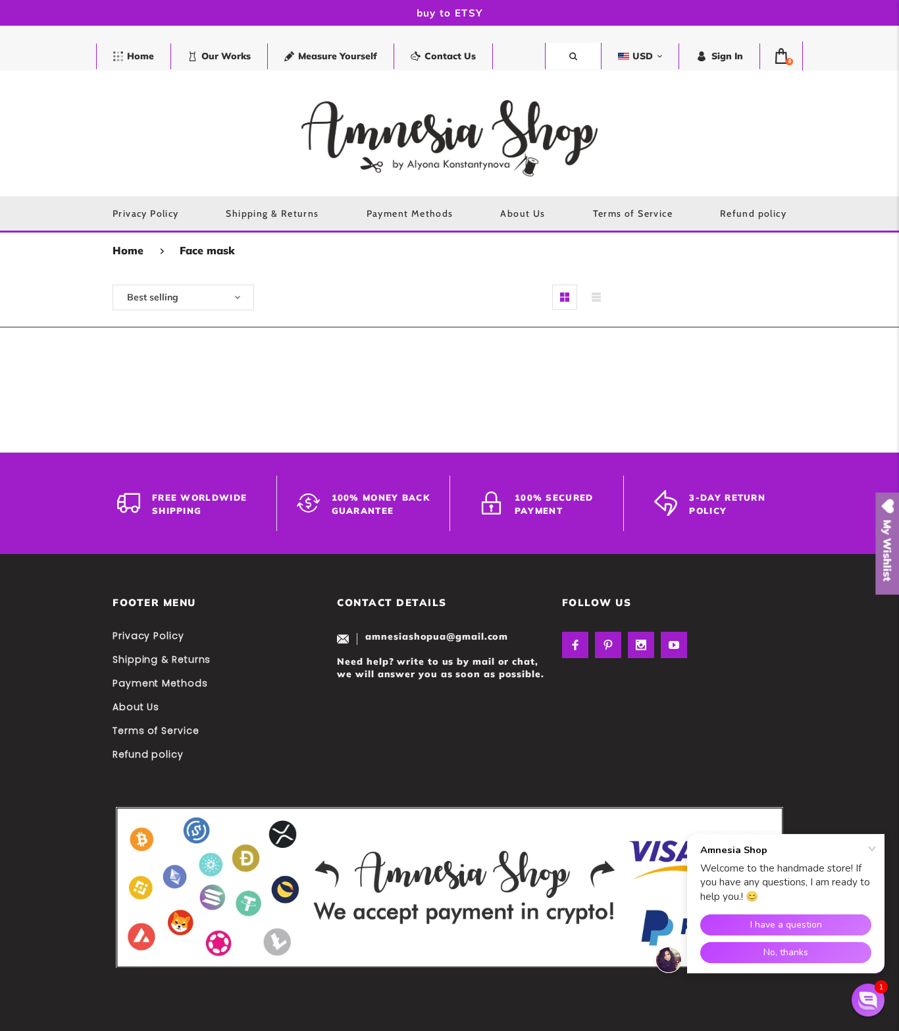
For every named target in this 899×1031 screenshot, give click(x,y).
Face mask (207, 250)
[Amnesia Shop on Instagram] (641, 645)
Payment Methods (160, 683)
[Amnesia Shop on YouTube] (674, 645)
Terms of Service (156, 730)
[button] (868, 1000)
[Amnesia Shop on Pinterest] (608, 645)
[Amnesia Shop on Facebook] (575, 645)
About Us (136, 706)
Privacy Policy (148, 635)
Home (128, 250)
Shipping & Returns (162, 659)
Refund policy (148, 754)
